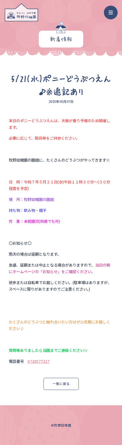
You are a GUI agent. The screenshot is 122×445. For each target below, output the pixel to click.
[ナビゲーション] (111, 13)
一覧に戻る (61, 383)
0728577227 (38, 361)
